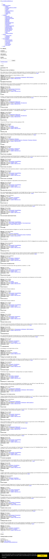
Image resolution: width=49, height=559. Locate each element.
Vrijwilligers (7, 11)
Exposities (7, 8)
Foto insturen (7, 45)
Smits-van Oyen (17, 78)
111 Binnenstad (12, 101)
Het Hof (16, 127)
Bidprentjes (7, 21)
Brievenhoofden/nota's (9, 22)
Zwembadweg (16, 197)
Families (12, 78)
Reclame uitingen (8, 30)
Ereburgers (7, 24)
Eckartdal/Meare (18, 161)
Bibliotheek (7, 19)
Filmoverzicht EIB (8, 17)
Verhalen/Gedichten (9, 33)
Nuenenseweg (17, 316)
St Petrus (14, 90)
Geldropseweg (17, 148)
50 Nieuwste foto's (8, 39)
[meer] (37, 73)
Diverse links (7, 41)
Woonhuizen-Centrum (21, 234)
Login (4, 46)
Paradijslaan (16, 233)
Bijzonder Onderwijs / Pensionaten (20, 140)
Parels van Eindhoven (9, 10)
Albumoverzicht (8, 35)
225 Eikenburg (11, 138)
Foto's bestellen (8, 44)
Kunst (6, 32)
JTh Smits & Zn (24, 102)
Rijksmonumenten (8, 27)
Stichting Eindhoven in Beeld (10, 7)
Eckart (16, 162)
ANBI (6, 14)
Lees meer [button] (4, 557)
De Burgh (17, 149)
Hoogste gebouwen (9, 29)
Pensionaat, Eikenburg (32, 140)
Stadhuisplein (17, 388)
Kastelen (12, 127)
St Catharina (15, 198)
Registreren (7, 37)
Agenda (6, 9)
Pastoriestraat (17, 89)
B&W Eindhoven (30, 77)
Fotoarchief (7, 16)
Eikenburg (17, 138)
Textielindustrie (17, 102)
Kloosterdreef (17, 502)
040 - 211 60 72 (7, 540)
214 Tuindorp (11, 148)
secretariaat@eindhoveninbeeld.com (10, 542)
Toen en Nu (7, 31)
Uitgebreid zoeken (3, 61)
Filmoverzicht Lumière (9, 18)
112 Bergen (11, 197)
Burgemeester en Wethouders (20, 77)
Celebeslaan (16, 375)
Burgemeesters (8, 23)
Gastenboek (7, 43)
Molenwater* (17, 101)
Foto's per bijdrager (9, 40)
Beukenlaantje (17, 489)
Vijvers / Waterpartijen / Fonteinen (15, 223)
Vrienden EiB (7, 12)
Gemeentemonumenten (9, 25)
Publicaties (7, 20)
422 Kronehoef (12, 89)
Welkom (6, 6)
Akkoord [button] (42, 555)
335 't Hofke (11, 126)
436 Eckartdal (11, 161)
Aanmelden (7, 36)
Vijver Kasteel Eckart (26, 223)
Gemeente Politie (8, 26)
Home (4, 4)
